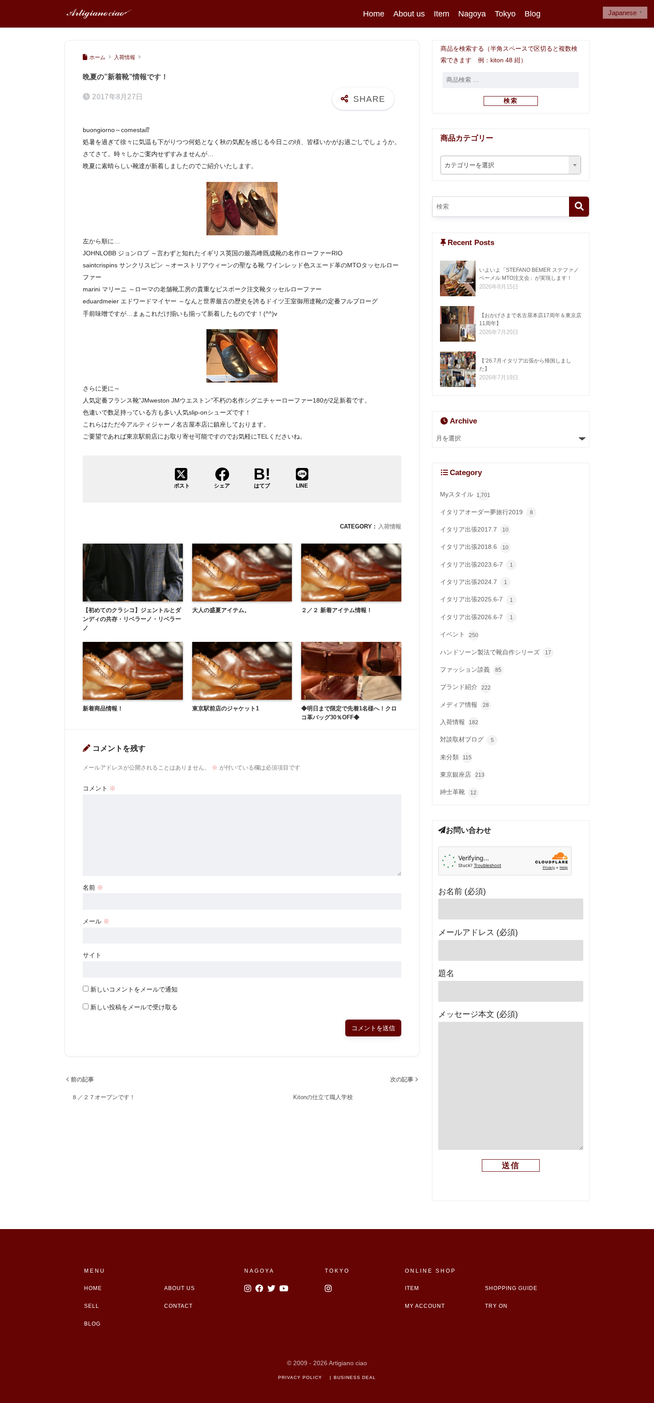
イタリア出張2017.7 (474, 529)
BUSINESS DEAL (355, 1377)
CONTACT (178, 1306)
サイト (92, 955)
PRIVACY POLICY (300, 1377)
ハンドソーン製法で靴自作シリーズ (495, 652)
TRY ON (496, 1306)
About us (409, 13)
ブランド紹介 (465, 687)
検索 (511, 100)
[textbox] (511, 165)
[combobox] (510, 165)
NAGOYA (259, 1271)
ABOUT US (179, 1288)
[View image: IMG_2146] (242, 355)
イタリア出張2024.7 (473, 582)
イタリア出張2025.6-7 (476, 599)
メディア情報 (464, 705)
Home (373, 13)
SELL (91, 1306)
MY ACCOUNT (425, 1306)
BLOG (92, 1324)
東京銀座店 (462, 774)
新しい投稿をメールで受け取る (134, 1007)
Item (441, 13)
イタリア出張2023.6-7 (476, 564)
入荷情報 (389, 526)
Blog (533, 13)
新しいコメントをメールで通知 (134, 989)
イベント (459, 634)
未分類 (456, 757)
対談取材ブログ (467, 739)
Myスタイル (465, 494)
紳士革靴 (458, 792)
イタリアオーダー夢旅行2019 (486, 512)
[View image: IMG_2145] (242, 207)
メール (96, 921)
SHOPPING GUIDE (511, 1288)
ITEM (412, 1288)
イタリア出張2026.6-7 (476, 617)
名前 (93, 887)
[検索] (579, 207)
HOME (93, 1288)
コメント (99, 788)
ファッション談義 (470, 669)
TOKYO (337, 1271)
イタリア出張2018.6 (474, 547)
